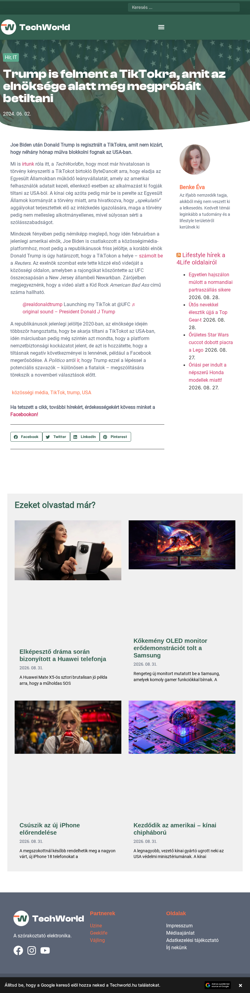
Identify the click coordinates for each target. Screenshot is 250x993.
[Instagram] (32, 950)
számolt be (151, 256)
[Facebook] (18, 950)
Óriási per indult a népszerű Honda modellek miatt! (208, 372)
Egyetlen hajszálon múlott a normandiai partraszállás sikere (211, 282)
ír (78, 360)
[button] (161, 27)
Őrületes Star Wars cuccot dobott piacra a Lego (211, 342)
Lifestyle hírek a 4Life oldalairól (201, 258)
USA (86, 392)
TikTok (57, 392)
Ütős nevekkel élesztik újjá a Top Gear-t (208, 312)
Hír (8, 57)
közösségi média (30, 392)
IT (15, 57)
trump (73, 392)
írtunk (28, 164)
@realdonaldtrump (42, 304)
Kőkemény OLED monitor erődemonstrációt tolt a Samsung (170, 648)
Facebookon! (24, 414)
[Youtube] (45, 950)
